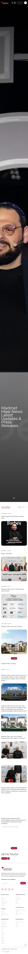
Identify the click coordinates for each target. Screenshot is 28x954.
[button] (20, 2)
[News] (14, 772)
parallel (7, 951)
